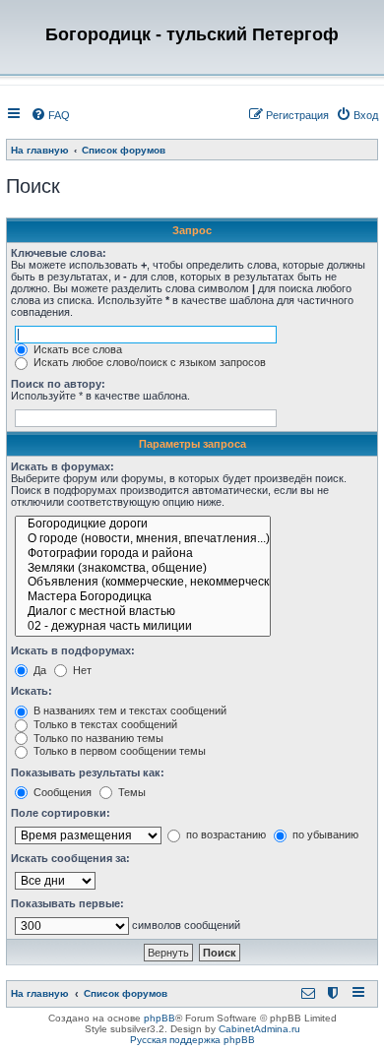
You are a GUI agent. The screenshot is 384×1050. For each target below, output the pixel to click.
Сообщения (61, 792)
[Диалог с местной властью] (143, 612)
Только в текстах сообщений (104, 724)
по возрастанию (224, 834)
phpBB (159, 1018)
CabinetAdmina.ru (259, 1028)
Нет (81, 670)
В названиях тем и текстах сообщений (128, 710)
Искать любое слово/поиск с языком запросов (148, 362)
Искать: (31, 691)
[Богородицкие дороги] (143, 525)
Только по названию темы (97, 738)
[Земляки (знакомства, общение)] (143, 569)
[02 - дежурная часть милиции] (143, 627)
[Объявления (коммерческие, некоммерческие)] (143, 583)
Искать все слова (76, 349)
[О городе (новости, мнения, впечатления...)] (143, 539)
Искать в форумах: (62, 466)
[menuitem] (50, 115)
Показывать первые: (67, 903)
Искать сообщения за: (70, 858)
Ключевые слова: (58, 253)
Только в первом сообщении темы (118, 751)
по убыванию (323, 834)
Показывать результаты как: (87, 772)
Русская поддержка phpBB (192, 1039)
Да (38, 670)
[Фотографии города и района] (143, 554)
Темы (130, 792)
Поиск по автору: (58, 384)
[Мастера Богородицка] (143, 597)
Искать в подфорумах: (73, 650)
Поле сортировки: (60, 813)
